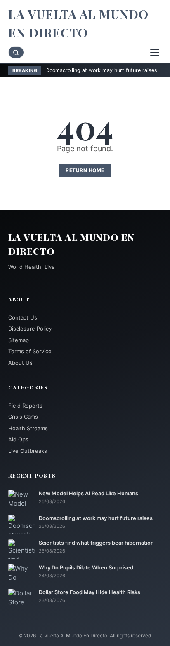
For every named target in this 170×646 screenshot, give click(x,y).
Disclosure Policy (30, 328)
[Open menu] (155, 52)
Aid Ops (18, 439)
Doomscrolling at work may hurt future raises (87, 70)
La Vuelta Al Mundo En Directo (78, 23)
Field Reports (25, 405)
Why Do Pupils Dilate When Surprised (86, 567)
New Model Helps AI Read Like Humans (88, 493)
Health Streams (28, 428)
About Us (20, 362)
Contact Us (22, 317)
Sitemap (18, 340)
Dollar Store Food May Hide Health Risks (89, 592)
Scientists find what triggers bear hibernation (96, 543)
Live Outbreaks (27, 451)
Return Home (85, 170)
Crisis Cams (23, 416)
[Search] (16, 52)
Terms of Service (30, 351)
